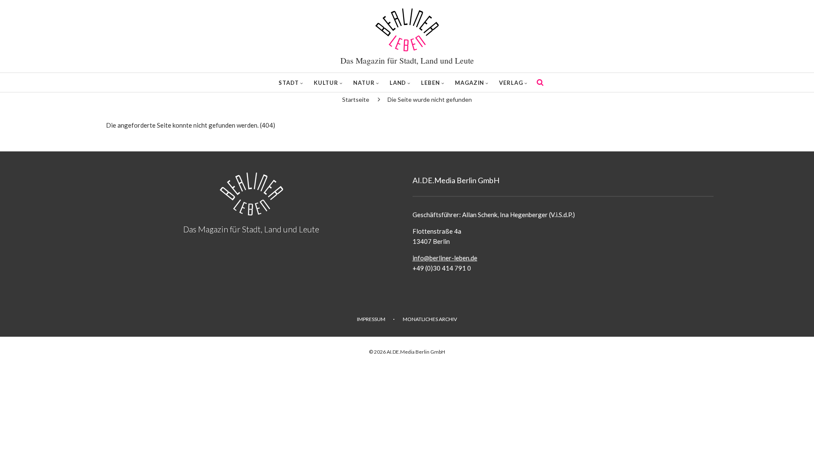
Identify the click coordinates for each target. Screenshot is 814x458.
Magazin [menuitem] (469, 82)
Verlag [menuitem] (511, 82)
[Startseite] (407, 29)
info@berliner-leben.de (445, 258)
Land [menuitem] (398, 82)
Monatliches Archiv (430, 319)
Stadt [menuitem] (289, 82)
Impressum (371, 319)
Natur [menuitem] (364, 82)
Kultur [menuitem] (326, 82)
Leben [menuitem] (430, 82)
